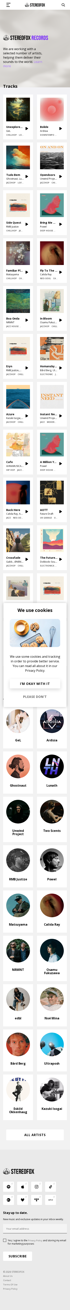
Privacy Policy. (35, 670)
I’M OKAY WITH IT (35, 684)
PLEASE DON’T (35, 697)
